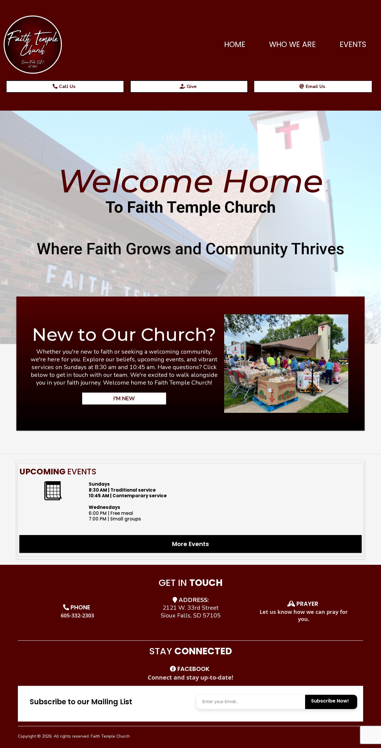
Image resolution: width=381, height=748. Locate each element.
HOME (234, 44)
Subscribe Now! (330, 700)
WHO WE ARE (292, 44)
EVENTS (353, 44)
